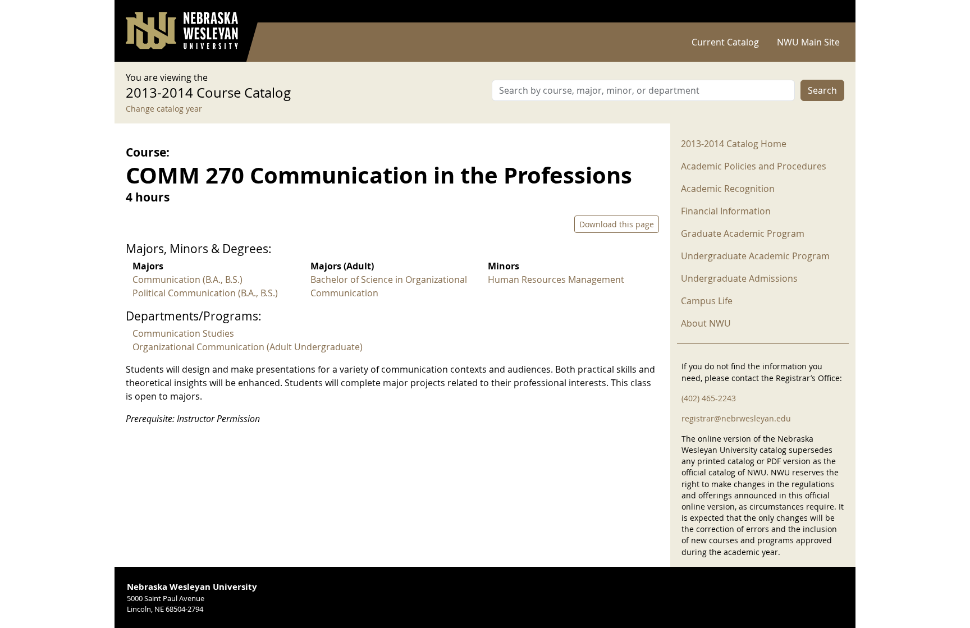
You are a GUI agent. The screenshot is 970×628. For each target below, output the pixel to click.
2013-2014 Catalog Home (733, 143)
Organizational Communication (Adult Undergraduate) (247, 347)
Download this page (616, 224)
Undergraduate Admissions (739, 278)
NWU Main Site (808, 42)
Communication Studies (183, 333)
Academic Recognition (728, 188)
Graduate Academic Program (742, 233)
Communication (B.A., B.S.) (187, 279)
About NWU (706, 323)
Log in (829, 11)
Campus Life (707, 301)
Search (822, 90)
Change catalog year (164, 108)
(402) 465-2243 (708, 398)
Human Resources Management (556, 279)
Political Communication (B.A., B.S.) (205, 293)
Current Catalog (725, 42)
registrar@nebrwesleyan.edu (736, 418)
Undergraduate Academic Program (755, 256)
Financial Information (726, 211)
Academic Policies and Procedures (753, 166)
